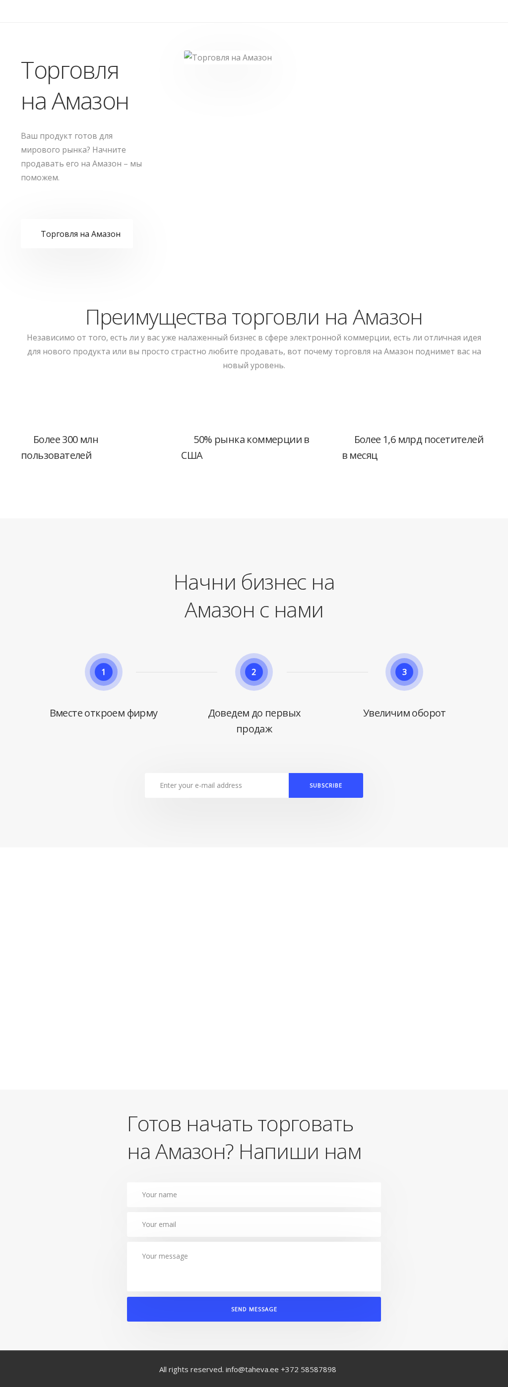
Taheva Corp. (41, 30)
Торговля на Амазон (81, 233)
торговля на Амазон (373, 351)
